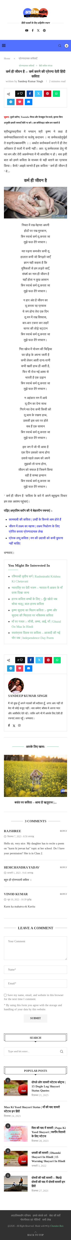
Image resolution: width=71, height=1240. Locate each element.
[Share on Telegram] (11, 102)
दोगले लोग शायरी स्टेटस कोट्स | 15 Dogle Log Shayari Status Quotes (48, 1086)
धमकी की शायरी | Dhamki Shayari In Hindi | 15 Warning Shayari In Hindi (48, 1157)
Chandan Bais (57, 1226)
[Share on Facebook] (30, 94)
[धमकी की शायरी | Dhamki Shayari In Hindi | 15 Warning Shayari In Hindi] (16, 1159)
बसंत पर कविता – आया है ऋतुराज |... (36, 802)
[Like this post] (21, 94)
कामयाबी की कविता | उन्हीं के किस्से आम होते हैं (35, 519)
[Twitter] (38, 30)
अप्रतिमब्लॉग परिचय (21, 1215)
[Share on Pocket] (19, 102)
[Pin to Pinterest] (47, 94)
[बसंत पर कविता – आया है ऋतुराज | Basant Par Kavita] (35, 776)
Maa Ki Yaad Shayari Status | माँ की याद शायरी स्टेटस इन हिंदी (32, 1109)
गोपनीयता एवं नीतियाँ (30, 1219)
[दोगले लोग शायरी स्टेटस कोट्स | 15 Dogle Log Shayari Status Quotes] (16, 1088)
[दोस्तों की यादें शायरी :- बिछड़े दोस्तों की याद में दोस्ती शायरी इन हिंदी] (16, 1184)
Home (7, 58)
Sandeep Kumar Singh (30, 81)
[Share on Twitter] (38, 94)
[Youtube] (26, 30)
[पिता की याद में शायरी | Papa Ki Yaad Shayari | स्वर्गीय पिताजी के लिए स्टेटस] (16, 1134)
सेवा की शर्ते (54, 1215)
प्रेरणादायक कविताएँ (28, 58)
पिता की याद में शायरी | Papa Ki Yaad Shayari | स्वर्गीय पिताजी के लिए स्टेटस (49, 1132)
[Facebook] (33, 30)
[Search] (60, 45)
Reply (63, 831)
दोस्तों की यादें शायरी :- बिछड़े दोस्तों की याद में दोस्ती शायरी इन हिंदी (48, 1182)
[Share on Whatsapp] (56, 94)
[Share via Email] (28, 102)
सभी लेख (46, 1219)
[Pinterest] (44, 30)
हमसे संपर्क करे (40, 1215)
